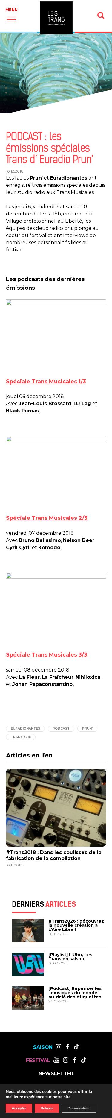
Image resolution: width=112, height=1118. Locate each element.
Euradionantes (25, 728)
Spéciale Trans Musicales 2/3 (47, 518)
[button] (11, 19)
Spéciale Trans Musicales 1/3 (46, 381)
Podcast (61, 728)
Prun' (87, 728)
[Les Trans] (56, 17)
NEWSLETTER (56, 1073)
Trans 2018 (21, 737)
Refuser (47, 1108)
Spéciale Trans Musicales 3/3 (46, 654)
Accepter (19, 1108)
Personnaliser (78, 1108)
